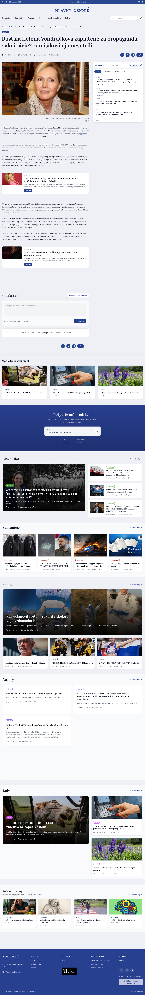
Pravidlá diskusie (96, 968)
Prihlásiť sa (80, 321)
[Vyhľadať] (113, 18)
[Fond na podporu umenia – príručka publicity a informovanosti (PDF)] (69, 971)
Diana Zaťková (122, 478)
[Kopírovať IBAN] (97, 431)
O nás (33, 960)
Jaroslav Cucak (122, 495)
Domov (4, 27)
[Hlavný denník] (73, 10)
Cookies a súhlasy (96, 964)
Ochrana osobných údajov (99, 960)
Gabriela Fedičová (128, 569)
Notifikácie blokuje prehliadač (131, 982)
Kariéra (34, 968)
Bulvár (68, 18)
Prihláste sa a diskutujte (78, 296)
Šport (41, 18)
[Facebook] (136, 2)
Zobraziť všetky (134, 895)
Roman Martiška (123, 514)
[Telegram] (142, 2)
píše (80, 134)
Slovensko (6, 18)
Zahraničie (19, 18)
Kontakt (122, 960)
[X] (139, 2)
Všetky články (135, 459)
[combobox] (126, 18)
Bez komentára (54, 18)
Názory (31, 18)
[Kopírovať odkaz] (139, 55)
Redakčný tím (36, 964)
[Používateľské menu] (141, 18)
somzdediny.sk (38, 895)
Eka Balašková (25, 507)
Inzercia (63, 960)
